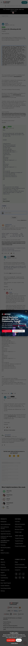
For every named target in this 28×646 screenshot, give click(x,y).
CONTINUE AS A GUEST (18, 331)
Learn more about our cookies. (15, 637)
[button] (14, 643)
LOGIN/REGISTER (7, 331)
